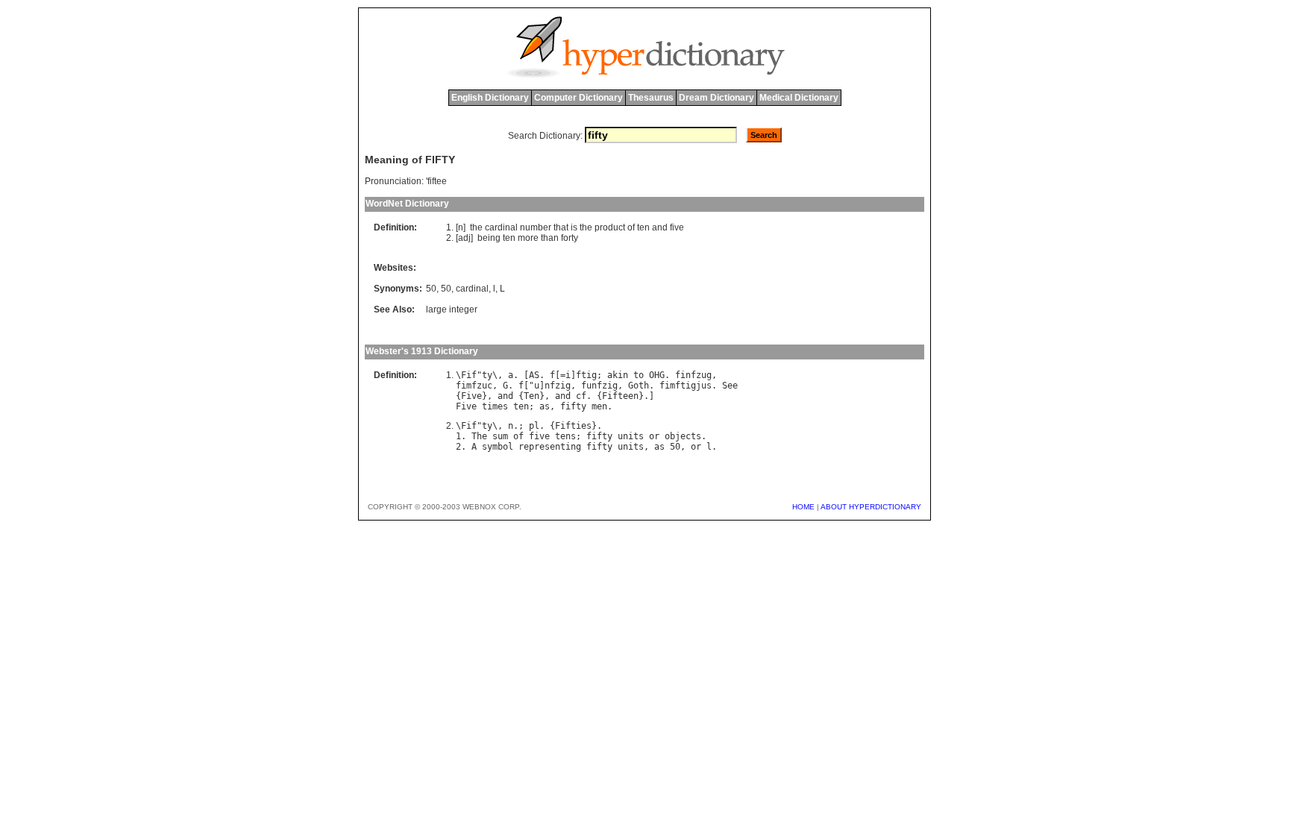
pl (534, 426)
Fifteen (620, 396)
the (476, 227)
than (550, 238)
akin (617, 375)
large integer (451, 309)
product (610, 227)
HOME (803, 507)
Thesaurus (651, 97)
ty (487, 375)
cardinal (501, 227)
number (535, 227)
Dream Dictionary (716, 97)
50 (431, 288)
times (495, 406)
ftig (586, 375)
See (730, 385)
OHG (657, 375)
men (599, 406)
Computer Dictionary (578, 97)
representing (549, 446)
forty (569, 238)
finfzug (693, 375)
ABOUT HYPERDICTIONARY (871, 507)
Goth (638, 385)
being (489, 238)
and (660, 227)
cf (581, 396)
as (544, 406)
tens (565, 436)
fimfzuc (474, 385)
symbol (497, 446)
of (631, 227)
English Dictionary (490, 97)
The (479, 436)
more (528, 238)
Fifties (573, 426)
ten (643, 227)
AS (534, 375)
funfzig (599, 385)
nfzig (558, 385)
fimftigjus (685, 385)
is (574, 227)
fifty (573, 406)
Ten (531, 396)
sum (500, 436)
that (560, 227)
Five (471, 396)
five (677, 227)
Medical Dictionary (798, 97)
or (654, 436)
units (631, 436)
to (638, 375)
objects (683, 436)
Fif (469, 375)
